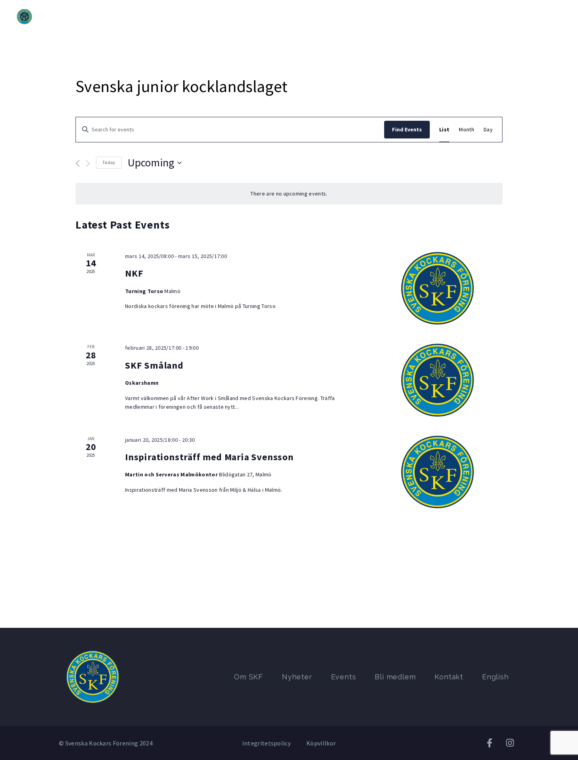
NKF (134, 273)
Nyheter (216, 16)
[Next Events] (88, 163)
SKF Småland (154, 365)
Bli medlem (291, 16)
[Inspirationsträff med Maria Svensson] (438, 471)
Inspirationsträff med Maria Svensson (209, 457)
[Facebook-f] (490, 743)
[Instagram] (510, 743)
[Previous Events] (77, 163)
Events (251, 16)
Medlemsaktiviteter (417, 16)
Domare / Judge (483, 16)
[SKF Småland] (438, 379)
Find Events (407, 129)
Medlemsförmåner (348, 16)
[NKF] (438, 288)
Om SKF (143, 16)
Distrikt (179, 16)
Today (109, 162)
